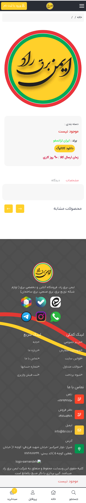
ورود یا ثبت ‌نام (12, 5)
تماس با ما (32, 359)
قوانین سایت (74, 359)
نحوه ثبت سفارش (71, 350)
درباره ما (34, 350)
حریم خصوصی (73, 342)
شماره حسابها (30, 367)
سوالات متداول (73, 367)
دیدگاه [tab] (55, 180)
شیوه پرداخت (74, 375)
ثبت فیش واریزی (28, 375)
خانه (79, 17)
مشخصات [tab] (72, 180)
